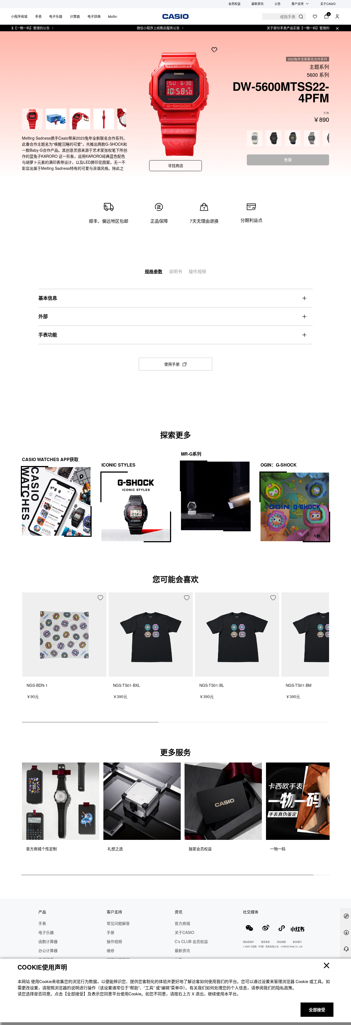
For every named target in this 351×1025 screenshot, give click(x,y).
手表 (38, 16)
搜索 (301, 16)
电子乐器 (55, 16)
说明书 (175, 271)
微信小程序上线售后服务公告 (138, 28)
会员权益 (234, 3)
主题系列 (319, 66)
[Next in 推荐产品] (325, 660)
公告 (277, 3)
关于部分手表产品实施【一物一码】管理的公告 (281, 28)
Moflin (112, 16)
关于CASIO (328, 3)
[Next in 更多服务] (325, 814)
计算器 (75, 16)
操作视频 (197, 271)
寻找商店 (175, 165)
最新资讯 (257, 3)
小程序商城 (19, 16)
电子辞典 (94, 16)
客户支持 (297, 3)
